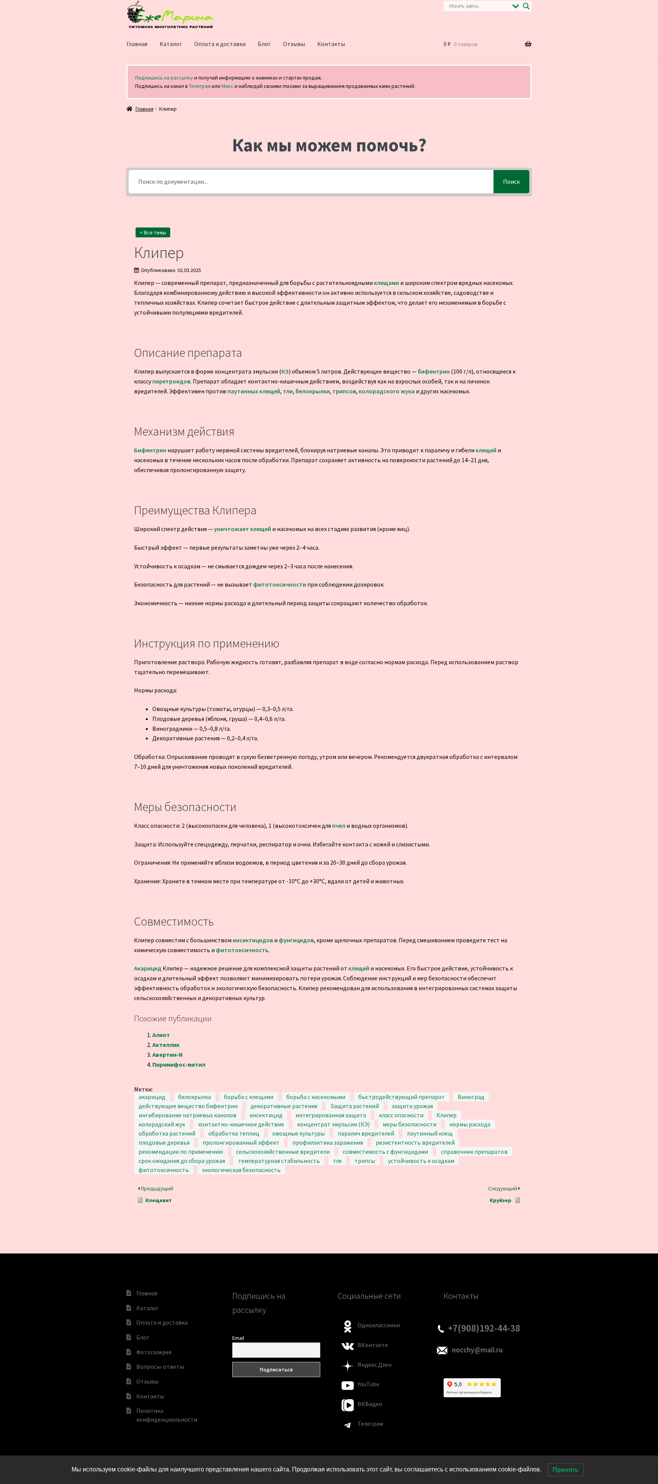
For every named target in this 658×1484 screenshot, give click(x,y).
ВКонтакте (373, 1345)
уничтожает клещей (242, 529)
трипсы (365, 1160)
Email (238, 1337)
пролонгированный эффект (241, 1142)
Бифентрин (150, 450)
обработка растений (167, 1133)
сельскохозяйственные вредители (283, 1151)
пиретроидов (171, 381)
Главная (136, 44)
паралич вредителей (366, 1133)
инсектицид (266, 1115)
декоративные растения (284, 1106)
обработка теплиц (233, 1133)
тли (288, 391)
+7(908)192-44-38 (484, 1328)
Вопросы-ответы (160, 1366)
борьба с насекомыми (315, 1097)
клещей (486, 450)
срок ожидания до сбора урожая (182, 1160)
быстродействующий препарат (401, 1097)
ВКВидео (370, 1404)
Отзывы (294, 44)
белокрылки (312, 391)
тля (337, 1160)
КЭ (285, 371)
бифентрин (434, 371)
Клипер (446, 1115)
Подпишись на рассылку (164, 77)
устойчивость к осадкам (421, 1160)
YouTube (368, 1384)
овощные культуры (298, 1133)
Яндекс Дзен (374, 1364)
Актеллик (166, 1044)
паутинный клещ (430, 1133)
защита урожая (412, 1106)
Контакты (331, 44)
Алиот (161, 1035)
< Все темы (153, 232)
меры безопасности (409, 1124)
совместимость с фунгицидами (385, 1151)
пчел (338, 825)
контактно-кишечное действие (241, 1124)
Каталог (171, 44)
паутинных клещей (253, 391)
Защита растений (354, 1106)
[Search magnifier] (526, 6)
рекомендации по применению (181, 1151)
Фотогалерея (153, 1352)
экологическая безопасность (241, 1170)
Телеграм (200, 86)
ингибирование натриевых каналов (187, 1115)
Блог (264, 44)
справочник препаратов (474, 1151)
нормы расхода (469, 1124)
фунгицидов (296, 940)
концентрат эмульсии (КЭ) (333, 1124)
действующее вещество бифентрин (188, 1106)
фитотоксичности (279, 584)
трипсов (344, 391)
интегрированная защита (330, 1115)
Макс (227, 86)
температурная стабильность (279, 1160)
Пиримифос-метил (178, 1064)
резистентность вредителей (415, 1142)
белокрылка (194, 1097)
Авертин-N (167, 1054)
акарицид (152, 1097)
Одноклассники (379, 1325)
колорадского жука (387, 391)
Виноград (471, 1097)
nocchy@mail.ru (477, 1349)
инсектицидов (253, 940)
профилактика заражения (327, 1142)
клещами (386, 282)
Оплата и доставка (220, 44)
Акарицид (147, 968)
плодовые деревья (164, 1142)
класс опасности (401, 1115)
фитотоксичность (242, 950)
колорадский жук (162, 1124)
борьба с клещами (248, 1097)
